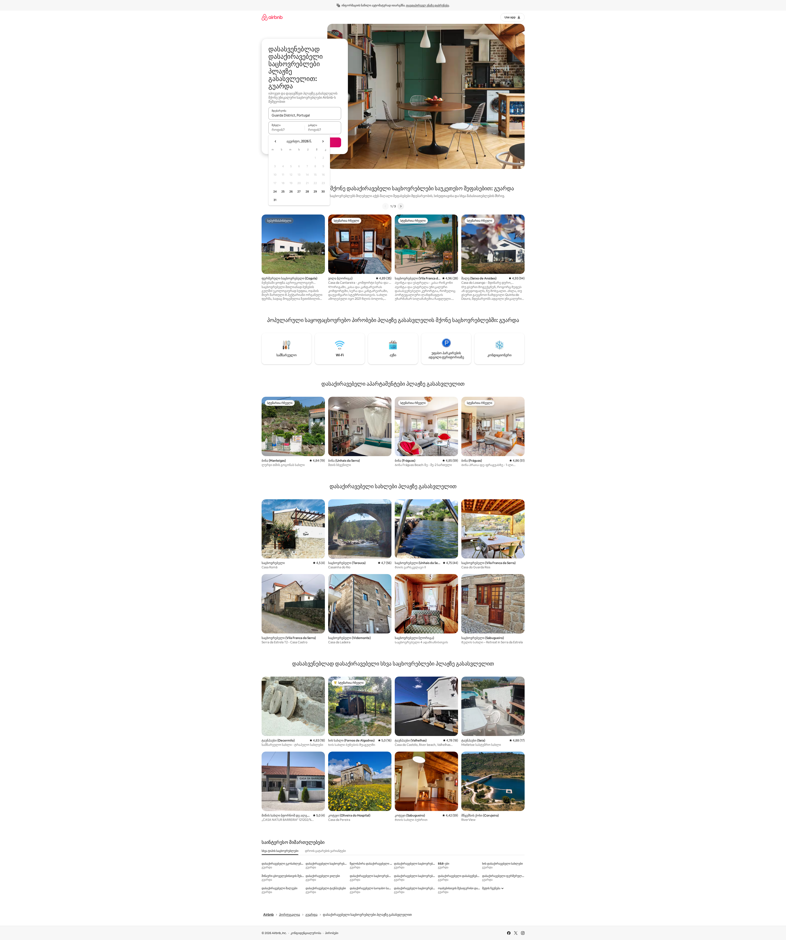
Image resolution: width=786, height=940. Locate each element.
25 (283, 191)
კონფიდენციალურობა (306, 933)
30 (323, 191)
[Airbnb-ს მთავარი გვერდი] (272, 17)
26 (291, 191)
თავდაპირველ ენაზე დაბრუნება (427, 5)
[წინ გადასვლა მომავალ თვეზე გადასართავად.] (323, 141)
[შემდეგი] (400, 206)
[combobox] (305, 115)
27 (299, 191)
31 (275, 200)
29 (315, 191)
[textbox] (286, 129)
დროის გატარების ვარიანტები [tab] (325, 851)
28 (307, 191)
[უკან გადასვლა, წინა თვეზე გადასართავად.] (275, 141)
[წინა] (385, 206)
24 (275, 191)
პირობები (331, 933)
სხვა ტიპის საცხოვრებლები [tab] (280, 851)
